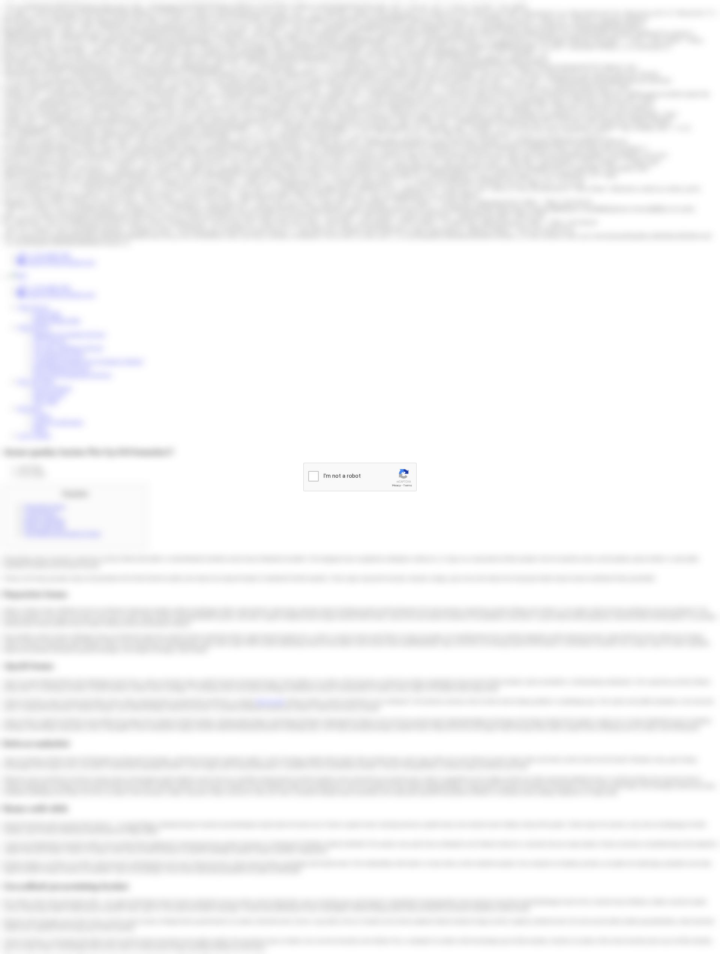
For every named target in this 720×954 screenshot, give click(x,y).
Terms (407, 485)
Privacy (396, 485)
